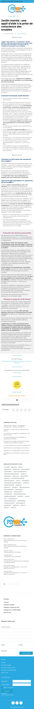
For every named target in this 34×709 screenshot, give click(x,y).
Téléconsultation (20, 503)
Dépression (16, 469)
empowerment (8, 471)
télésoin (23, 505)
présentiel (18, 485)
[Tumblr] (25, 410)
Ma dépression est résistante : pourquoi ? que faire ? (16, 453)
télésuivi (6, 507)
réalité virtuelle (19, 489)
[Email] (29, 410)
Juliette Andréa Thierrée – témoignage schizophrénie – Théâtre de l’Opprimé (14, 426)
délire (20, 467)
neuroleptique (25, 480)
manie (18, 480)
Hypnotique (7, 476)
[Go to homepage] (17, 8)
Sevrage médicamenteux (20, 494)
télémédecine (7, 505)
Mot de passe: (5, 684)
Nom (3, 645)
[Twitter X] (17, 410)
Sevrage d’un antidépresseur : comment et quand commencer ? (15, 567)
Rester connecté (8, 687)
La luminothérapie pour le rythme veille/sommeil (17, 445)
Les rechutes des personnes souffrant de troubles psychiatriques (15, 438)
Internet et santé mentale (18, 478)
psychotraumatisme (24, 487)
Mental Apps (17, 372)
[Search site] (18, 16)
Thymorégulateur (13, 498)
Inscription (4, 693)
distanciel (14, 467)
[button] (12, 16)
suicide (27, 496)
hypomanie (15, 476)
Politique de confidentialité (12, 610)
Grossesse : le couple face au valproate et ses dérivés (16, 430)
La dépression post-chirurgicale (12, 552)
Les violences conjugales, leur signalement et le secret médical (17, 434)
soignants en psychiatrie (10, 496)
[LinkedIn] (21, 410)
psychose (15, 487)
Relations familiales (8, 489)
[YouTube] (21, 702)
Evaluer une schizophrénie (20, 471)
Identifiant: (4, 681)
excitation (23, 473)
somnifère (20, 496)
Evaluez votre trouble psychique (10, 404)
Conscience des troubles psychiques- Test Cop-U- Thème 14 (17, 362)
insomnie (7, 478)
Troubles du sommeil (9, 503)
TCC (5, 498)
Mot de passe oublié (7, 695)
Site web (4, 651)
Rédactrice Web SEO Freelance (17, 395)
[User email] (17, 400)
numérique (26, 482)
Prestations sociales (9, 485)
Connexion (7, 691)
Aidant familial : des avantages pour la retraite (16, 448)
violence (13, 507)
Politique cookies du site (11, 607)
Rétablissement (8, 491)
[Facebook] (13, 410)
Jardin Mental (23, 96)
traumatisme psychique (9, 500)
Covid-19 (6, 467)
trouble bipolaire (21, 500)
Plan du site (7, 612)
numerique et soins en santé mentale (12, 482)
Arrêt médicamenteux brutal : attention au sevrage (15, 541)
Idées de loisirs (24, 476)
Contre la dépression (21, 33)
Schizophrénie (8, 494)
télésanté (16, 505)
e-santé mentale (25, 469)
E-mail (20, 645)
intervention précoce (9, 480)
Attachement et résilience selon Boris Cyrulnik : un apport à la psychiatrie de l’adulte (17, 442)
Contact (6, 602)
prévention (7, 487)
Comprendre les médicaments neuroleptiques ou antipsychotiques (16, 561)
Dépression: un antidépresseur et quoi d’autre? (16, 450)
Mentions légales (9, 604)
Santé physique (18, 491)
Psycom (18, 237)
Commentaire (6, 627)
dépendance (7, 469)
